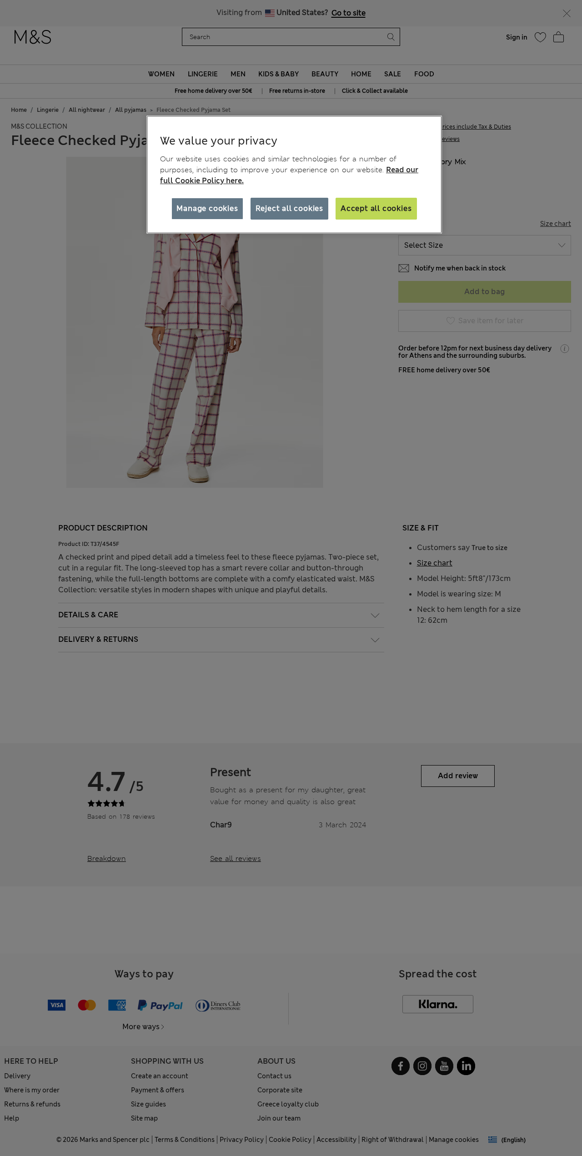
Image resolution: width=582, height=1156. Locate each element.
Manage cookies (207, 208)
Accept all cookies (376, 208)
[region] (294, 174)
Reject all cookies (289, 208)
